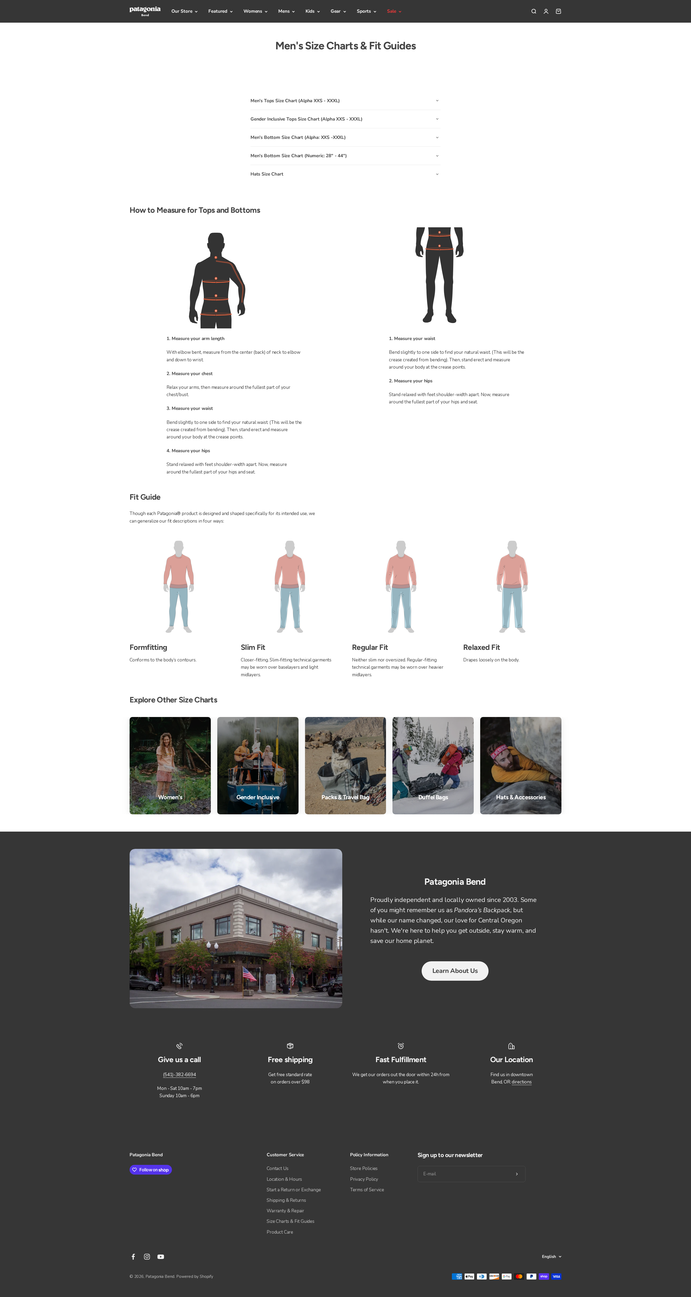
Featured (217, 11)
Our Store (181, 11)
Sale (391, 11)
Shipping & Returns (286, 1200)
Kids (310, 11)
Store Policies (364, 1168)
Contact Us (277, 1168)
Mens (283, 11)
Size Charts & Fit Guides (290, 1221)
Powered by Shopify (194, 1276)
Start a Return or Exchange (294, 1190)
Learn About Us (455, 970)
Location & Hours (284, 1179)
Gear (336, 11)
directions (521, 1082)
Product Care (280, 1232)
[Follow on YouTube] (160, 1256)
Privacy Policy (364, 1179)
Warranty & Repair (285, 1211)
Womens (252, 11)
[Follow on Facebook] (133, 1256)
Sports (364, 11)
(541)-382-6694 (179, 1075)
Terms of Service (367, 1190)
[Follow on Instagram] (147, 1256)
